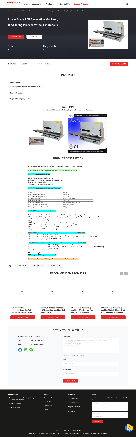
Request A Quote (119, 64)
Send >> (97, 421)
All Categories (72, 411)
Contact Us (47, 409)
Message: (67, 336)
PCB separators (22, 266)
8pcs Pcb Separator (18, 308)
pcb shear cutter (55, 266)
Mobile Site (66, 430)
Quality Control (48, 405)
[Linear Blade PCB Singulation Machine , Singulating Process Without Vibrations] (108, 34)
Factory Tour (47, 401)
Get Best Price (16, 37)
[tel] (37, 350)
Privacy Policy (77, 430)
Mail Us (34, 37)
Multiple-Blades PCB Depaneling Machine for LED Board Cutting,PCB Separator (83, 310)
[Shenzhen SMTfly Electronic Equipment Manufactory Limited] (14, 2)
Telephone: (67, 369)
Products (17, 11)
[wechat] (31, 350)
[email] (20, 350)
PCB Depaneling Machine (29, 11)
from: (66, 359)
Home (10, 11)
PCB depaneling (38, 266)
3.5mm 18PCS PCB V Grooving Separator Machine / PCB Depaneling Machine (113, 310)
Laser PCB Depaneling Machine (74, 407)
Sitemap (57, 430)
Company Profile (48, 398)
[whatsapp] (25, 350)
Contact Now (70, 381)
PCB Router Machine (73, 398)
